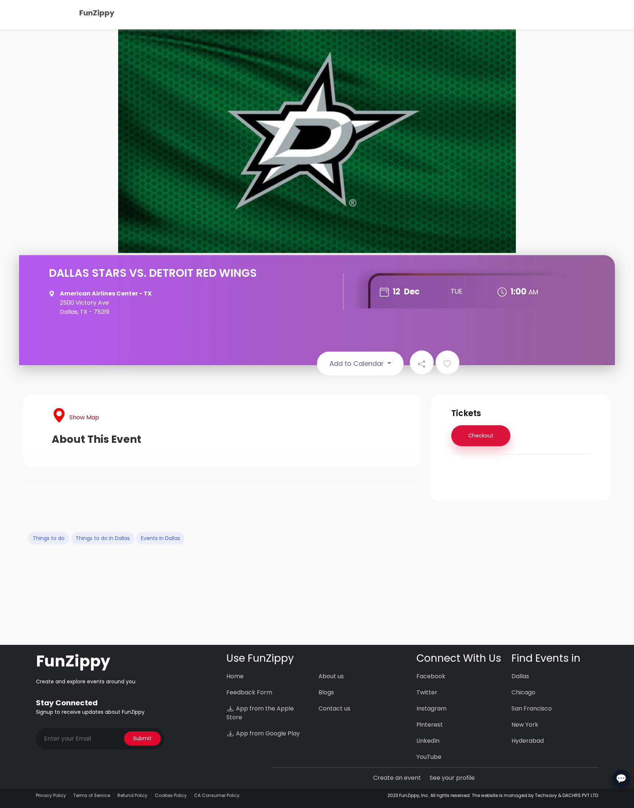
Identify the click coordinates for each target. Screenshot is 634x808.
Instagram (431, 708)
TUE (456, 291)
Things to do (49, 538)
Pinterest (429, 724)
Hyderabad (527, 741)
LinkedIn (428, 741)
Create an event (397, 778)
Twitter (426, 692)
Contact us (334, 708)
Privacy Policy (51, 795)
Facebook (430, 676)
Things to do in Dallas (103, 538)
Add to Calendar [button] (357, 363)
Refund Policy (132, 795)
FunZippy (96, 12)
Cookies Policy (171, 795)
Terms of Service (91, 795)
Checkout (480, 435)
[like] (447, 362)
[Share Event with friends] (422, 362)
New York (524, 724)
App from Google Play (267, 733)
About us (331, 676)
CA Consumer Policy (217, 795)
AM (533, 292)
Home (235, 676)
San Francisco (531, 708)
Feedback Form (249, 692)
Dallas (520, 676)
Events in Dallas (160, 538)
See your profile (452, 778)
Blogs (326, 692)
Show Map (84, 417)
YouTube (428, 757)
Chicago (523, 692)
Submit (142, 738)
